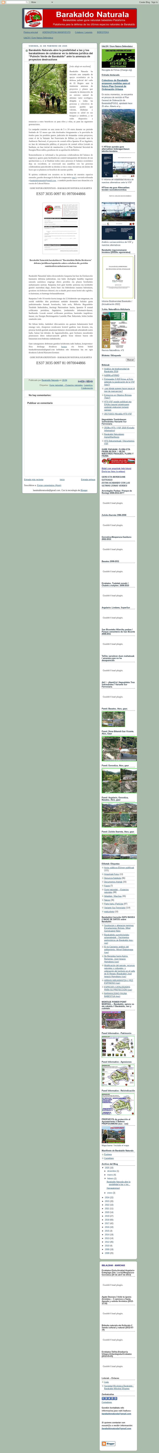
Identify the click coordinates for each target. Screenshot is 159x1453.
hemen (64, 347)
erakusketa (109, 912)
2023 (107, 1201)
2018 (107, 1220)
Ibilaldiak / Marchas (113, 896)
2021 (107, 1209)
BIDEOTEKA (103, 32)
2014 (107, 1235)
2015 (107, 1231)
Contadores (107, 1402)
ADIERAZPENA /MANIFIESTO (56, 32)
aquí (74, 177)
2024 (107, 1198)
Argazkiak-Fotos (111, 874)
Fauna (107, 886)
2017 (107, 1223)
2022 (107, 1205)
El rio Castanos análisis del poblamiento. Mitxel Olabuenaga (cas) (118, 949)
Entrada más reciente (33, 480)
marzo (110, 1175)
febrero (110, 1179)
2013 (107, 1238)
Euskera (108, 1154)
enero (110, 1193)
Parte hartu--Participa (113, 904)
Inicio (62, 480)
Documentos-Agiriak (113, 882)
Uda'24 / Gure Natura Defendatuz (38, 38)
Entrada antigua (88, 480)
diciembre (112, 1171)
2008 (107, 1253)
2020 (107, 1212)
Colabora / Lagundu (83, 32)
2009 (107, 1249)
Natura (107, 900)
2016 (107, 1227)
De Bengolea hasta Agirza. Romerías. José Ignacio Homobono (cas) (116, 959)
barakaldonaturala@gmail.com (43, 180)
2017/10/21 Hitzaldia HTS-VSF (118, 414)
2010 (107, 1246)
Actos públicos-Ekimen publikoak (119, 868)
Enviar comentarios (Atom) (49, 485)
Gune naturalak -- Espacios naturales (66, 385)
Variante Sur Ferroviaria (114, 908)
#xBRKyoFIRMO (111, 375)
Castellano (109, 1158)
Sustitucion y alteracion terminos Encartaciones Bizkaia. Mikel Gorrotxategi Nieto (119, 928)
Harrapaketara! (113, 1188)
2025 (107, 1168)
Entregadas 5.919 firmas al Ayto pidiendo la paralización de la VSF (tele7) (119, 382)
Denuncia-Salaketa (112, 878)
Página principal (31, 32)
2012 (107, 1242)
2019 (107, 1216)
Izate (106, 1382)
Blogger (84, 490)
